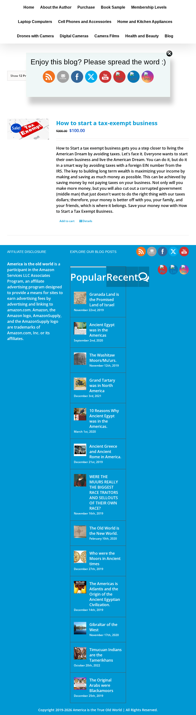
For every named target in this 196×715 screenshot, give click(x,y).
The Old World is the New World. (104, 530)
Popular (88, 277)
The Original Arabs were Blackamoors (101, 685)
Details (87, 221)
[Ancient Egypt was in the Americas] (80, 328)
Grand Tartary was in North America (102, 385)
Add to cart (67, 221)
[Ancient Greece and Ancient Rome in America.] (80, 450)
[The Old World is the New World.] (80, 531)
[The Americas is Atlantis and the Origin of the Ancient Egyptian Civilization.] (80, 587)
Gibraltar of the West (103, 627)
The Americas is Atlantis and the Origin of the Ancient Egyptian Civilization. (104, 594)
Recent (122, 277)
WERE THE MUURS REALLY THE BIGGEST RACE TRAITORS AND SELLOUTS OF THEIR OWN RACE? (103, 492)
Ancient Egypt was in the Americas (101, 330)
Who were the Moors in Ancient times (104, 558)
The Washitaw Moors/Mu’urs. (102, 357)
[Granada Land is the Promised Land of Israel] (80, 298)
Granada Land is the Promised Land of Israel (104, 299)
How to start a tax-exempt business (107, 123)
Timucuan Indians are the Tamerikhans (105, 655)
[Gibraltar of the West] (80, 628)
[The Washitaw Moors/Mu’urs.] (80, 358)
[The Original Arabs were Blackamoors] (80, 683)
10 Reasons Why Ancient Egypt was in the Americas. (104, 418)
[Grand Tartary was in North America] (80, 384)
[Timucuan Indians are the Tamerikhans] (80, 653)
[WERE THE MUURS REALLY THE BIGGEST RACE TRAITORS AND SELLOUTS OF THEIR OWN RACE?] (80, 480)
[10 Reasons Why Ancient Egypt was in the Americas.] (80, 414)
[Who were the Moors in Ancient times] (80, 557)
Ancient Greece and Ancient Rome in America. (105, 451)
